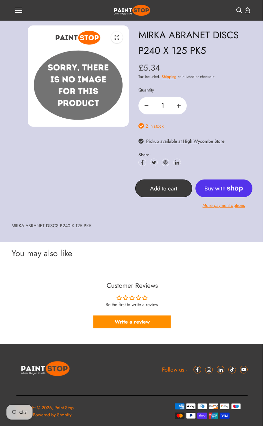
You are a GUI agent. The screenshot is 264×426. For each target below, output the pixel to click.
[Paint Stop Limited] (132, 10)
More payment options (224, 205)
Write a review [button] (132, 321)
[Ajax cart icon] (247, 10)
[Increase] (179, 105)
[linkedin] (220, 369)
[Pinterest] (165, 162)
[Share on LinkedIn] (177, 162)
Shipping (169, 77)
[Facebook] (142, 162)
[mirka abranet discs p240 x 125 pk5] (117, 37)
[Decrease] (146, 105)
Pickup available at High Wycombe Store (185, 141)
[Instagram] (209, 369)
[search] (239, 10)
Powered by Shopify (52, 414)
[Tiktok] (232, 369)
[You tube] (244, 369)
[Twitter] (154, 162)
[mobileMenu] (19, 10)
